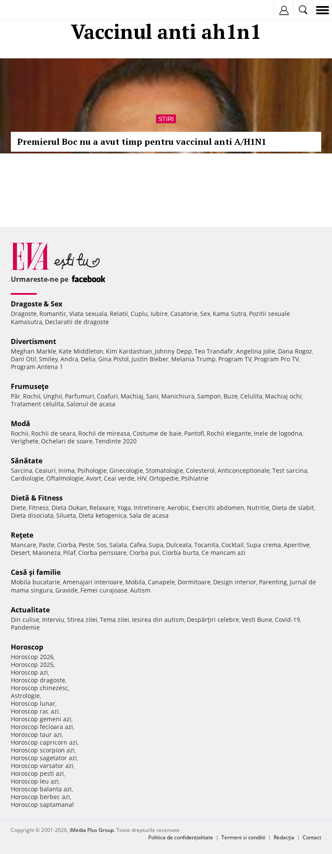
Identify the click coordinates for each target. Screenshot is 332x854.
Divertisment (33, 341)
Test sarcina (289, 470)
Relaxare (102, 507)
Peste (86, 545)
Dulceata (179, 545)
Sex (205, 313)
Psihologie (92, 470)
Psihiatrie (194, 478)
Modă (20, 423)
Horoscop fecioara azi (42, 727)
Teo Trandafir (214, 351)
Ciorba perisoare (102, 552)
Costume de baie (157, 433)
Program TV (235, 359)
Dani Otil (23, 359)
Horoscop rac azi (35, 711)
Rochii (32, 396)
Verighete (24, 441)
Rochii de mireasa (104, 433)
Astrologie (25, 695)
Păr (15, 396)
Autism (140, 590)
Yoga (124, 507)
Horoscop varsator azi (42, 766)
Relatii (119, 313)
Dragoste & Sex (36, 304)
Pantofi (194, 433)
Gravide (66, 590)
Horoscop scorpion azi (43, 750)
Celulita (251, 396)
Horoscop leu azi (35, 781)
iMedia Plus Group (92, 830)
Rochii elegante (229, 433)
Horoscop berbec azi (40, 797)
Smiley (48, 359)
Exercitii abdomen (218, 507)
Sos (102, 545)
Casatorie (184, 313)
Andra (69, 359)
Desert (20, 552)
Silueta (66, 515)
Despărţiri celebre (213, 619)
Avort (93, 478)
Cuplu (139, 313)
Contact (312, 837)
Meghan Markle (33, 351)
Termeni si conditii (243, 837)
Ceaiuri (45, 470)
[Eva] (27, 10)
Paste (46, 545)
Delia (88, 359)
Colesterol (200, 470)
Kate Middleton (81, 351)
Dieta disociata (32, 515)
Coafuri (107, 396)
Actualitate (30, 610)
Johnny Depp (173, 351)
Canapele (161, 582)
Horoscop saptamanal (42, 804)
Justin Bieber (150, 359)
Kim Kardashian (129, 351)
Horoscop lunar (33, 703)
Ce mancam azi (223, 552)
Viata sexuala (88, 313)
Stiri (166, 118)
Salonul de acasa (91, 404)
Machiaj (132, 396)
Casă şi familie (36, 572)
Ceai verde (119, 478)
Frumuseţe (29, 386)
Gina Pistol (113, 359)
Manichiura (178, 396)
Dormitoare (194, 582)
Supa (156, 545)
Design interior (234, 582)
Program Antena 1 (37, 367)
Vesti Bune (257, 619)
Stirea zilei (82, 619)
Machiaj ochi (283, 396)
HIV (142, 478)
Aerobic (178, 507)
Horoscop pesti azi (37, 773)
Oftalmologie (64, 478)
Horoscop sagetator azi (44, 758)
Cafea (138, 545)
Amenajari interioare (93, 582)
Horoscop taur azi (36, 734)
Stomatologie (164, 470)
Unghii (52, 396)
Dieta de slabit (293, 507)
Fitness (39, 507)
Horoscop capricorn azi (44, 742)
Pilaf (69, 552)
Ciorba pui (144, 552)
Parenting (273, 582)
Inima (66, 470)
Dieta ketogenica (103, 515)
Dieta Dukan (69, 507)
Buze (230, 396)
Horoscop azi (29, 672)
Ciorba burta (180, 552)
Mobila (135, 582)
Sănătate (26, 460)
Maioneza (46, 552)
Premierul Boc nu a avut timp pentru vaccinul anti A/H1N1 (141, 141)
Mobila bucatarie (35, 582)
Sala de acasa (149, 515)
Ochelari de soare (67, 441)
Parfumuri (79, 396)
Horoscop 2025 (32, 664)
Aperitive (297, 545)
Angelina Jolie (255, 351)
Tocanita (206, 545)
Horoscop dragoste (38, 680)
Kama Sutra (229, 313)
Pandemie (25, 627)
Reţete (22, 535)
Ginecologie (126, 470)
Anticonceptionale (243, 470)
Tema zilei (114, 619)
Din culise (25, 619)
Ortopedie (164, 478)
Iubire (159, 313)
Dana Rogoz (295, 351)
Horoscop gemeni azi (41, 719)
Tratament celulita (37, 404)
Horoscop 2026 (32, 657)
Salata (118, 545)
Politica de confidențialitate (180, 837)
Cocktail (232, 545)
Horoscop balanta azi (41, 789)
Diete (18, 507)
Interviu (53, 619)
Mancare (23, 545)
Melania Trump (193, 359)
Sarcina (21, 470)
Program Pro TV (276, 359)
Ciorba (66, 545)
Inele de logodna (278, 433)
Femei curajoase (104, 590)
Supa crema (263, 545)
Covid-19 (287, 619)
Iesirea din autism (158, 619)
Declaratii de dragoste (77, 322)
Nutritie (258, 507)
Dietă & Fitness (37, 498)
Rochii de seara (53, 433)
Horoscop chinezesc (39, 688)
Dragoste (24, 313)
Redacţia (284, 837)
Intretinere (149, 507)
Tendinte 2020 (116, 441)
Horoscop (27, 647)
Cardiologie (27, 478)
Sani (152, 396)
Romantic (53, 313)
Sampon (209, 396)
